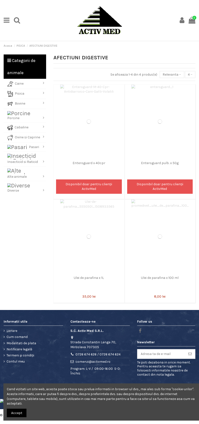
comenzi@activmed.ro (92, 362)
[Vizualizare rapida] (88, 157)
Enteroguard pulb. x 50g (160, 163)
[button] (25, 84)
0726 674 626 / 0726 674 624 (98, 354)
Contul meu (16, 361)
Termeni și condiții (20, 355)
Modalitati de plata (21, 343)
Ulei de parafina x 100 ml (160, 278)
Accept (16, 413)
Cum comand (17, 337)
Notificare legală (19, 349)
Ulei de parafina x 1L (89, 278)
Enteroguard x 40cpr (89, 163)
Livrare (12, 331)
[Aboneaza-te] (190, 354)
